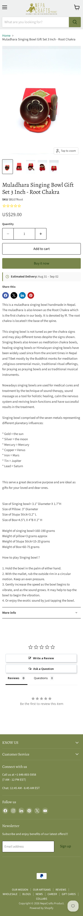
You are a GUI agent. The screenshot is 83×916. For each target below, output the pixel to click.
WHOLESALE (10, 894)
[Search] (75, 22)
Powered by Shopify (41, 908)
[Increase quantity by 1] (40, 234)
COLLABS (41, 899)
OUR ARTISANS (42, 890)
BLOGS (26, 894)
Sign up (65, 846)
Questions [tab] (41, 678)
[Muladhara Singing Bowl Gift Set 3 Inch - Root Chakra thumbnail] (7, 167)
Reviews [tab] (13, 678)
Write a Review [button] (43, 658)
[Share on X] (14, 295)
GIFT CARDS (69, 894)
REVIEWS (61, 890)
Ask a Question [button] (43, 669)
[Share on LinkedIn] (22, 295)
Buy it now (41, 263)
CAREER (52, 894)
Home (6, 36)
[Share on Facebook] (5, 295)
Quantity (8, 224)
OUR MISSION (20, 890)
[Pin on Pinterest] (30, 295)
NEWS (39, 894)
